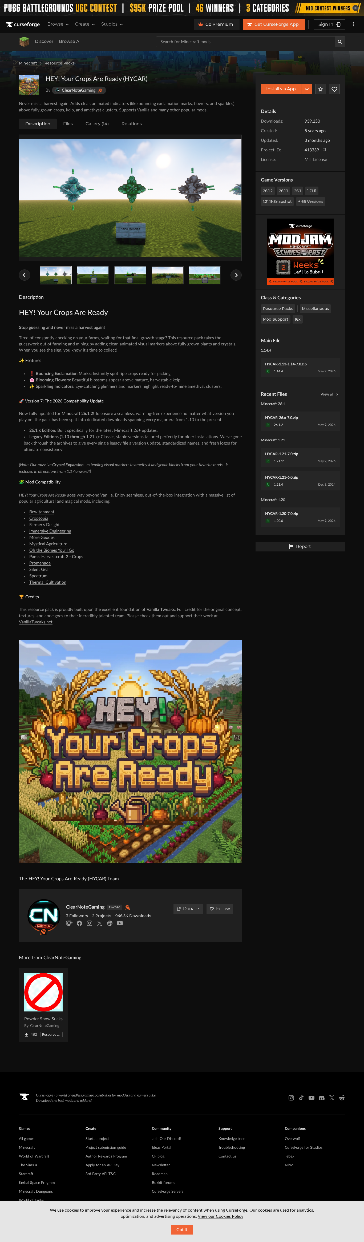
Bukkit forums (163, 1183)
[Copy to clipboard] (323, 150)
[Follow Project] (334, 89)
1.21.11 (311, 190)
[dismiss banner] (355, 8)
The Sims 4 (28, 1165)
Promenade (40, 563)
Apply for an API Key (102, 1165)
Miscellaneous (315, 308)
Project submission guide (106, 1148)
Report (303, 546)
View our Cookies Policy (220, 1216)
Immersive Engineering (50, 531)
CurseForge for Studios (303, 1148)
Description (37, 123)
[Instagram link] (291, 1098)
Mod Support (275, 319)
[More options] (353, 24)
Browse (55, 24)
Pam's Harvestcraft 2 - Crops (56, 557)
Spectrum (38, 576)
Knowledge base (232, 1139)
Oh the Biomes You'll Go (51, 550)
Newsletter (161, 1165)
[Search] (340, 42)
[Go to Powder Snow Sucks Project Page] (43, 1005)
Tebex (289, 1156)
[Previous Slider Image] (24, 275)
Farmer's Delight (44, 525)
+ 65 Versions (310, 201)
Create (82, 24)
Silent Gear (39, 569)
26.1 (297, 190)
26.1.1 (283, 190)
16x (298, 319)
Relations (132, 123)
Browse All (70, 41)
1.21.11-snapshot (277, 201)
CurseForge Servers (167, 1191)
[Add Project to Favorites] (320, 89)
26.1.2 (268, 190)
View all (327, 394)
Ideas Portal (161, 1148)
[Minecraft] (24, 42)
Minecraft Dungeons (36, 1191)
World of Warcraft (34, 1156)
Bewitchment (41, 512)
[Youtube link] (311, 1098)
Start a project (97, 1139)
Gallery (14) (97, 123)
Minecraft (28, 63)
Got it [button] (181, 1230)
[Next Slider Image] (236, 275)
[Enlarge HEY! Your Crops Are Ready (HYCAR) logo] (29, 85)
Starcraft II (28, 1174)
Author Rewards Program (106, 1156)
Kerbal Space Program (37, 1183)
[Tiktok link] (301, 1098)
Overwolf (292, 1139)
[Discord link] (321, 1098)
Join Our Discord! (166, 1139)
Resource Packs (60, 63)
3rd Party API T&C (101, 1174)
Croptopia (38, 518)
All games (26, 1139)
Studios (109, 24)
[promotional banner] (182, 8)
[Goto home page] (23, 24)
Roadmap (160, 1174)
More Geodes (42, 537)
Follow (223, 908)
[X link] (332, 1098)
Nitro (289, 1165)
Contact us (227, 1156)
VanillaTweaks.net (35, 622)
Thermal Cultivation (47, 582)
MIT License (316, 160)
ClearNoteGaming (85, 907)
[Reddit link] (342, 1098)
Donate (191, 908)
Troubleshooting (232, 1148)
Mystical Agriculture (48, 544)
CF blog (158, 1156)
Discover (44, 41)
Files (68, 123)
